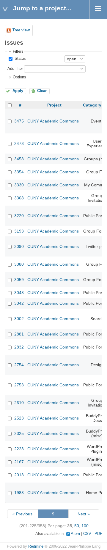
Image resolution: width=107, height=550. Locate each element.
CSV (87, 534)
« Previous (22, 514)
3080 (19, 264)
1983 (19, 492)
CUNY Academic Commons (53, 121)
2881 (19, 334)
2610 (19, 402)
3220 (19, 215)
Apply (17, 91)
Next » (84, 514)
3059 (19, 279)
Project (54, 105)
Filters (18, 51)
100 (85, 525)
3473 (19, 143)
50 (76, 525)
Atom (75, 534)
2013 (19, 474)
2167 (19, 461)
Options (19, 77)
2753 (19, 385)
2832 (19, 347)
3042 (19, 303)
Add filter (15, 69)
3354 (19, 172)
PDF (98, 534)
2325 (19, 433)
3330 (19, 185)
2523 (19, 418)
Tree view (21, 30)
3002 (19, 318)
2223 (19, 448)
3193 (19, 231)
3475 (19, 121)
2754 (19, 364)
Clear (42, 91)
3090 (19, 246)
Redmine (35, 546)
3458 (19, 159)
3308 (19, 198)
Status (19, 59)
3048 (19, 292)
